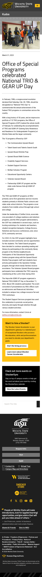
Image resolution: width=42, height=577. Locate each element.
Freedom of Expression (19, 537)
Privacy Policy (17, 539)
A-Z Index (5, 537)
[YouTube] (26, 501)
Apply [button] (21, 461)
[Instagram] (21, 501)
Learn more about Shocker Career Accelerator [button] (18, 353)
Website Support (33, 544)
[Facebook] (11, 501)
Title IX (19, 542)
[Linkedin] (31, 501)
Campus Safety (29, 542)
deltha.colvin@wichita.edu (11, 315)
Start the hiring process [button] (16, 346)
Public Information (19, 544)
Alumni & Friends (9, 528)
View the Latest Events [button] (16, 389)
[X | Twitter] (16, 501)
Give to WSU (24, 528)
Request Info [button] (21, 449)
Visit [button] (21, 455)
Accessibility (6, 544)
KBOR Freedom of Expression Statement (18, 547)
